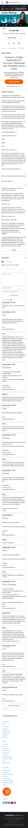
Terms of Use (17, 821)
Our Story (4, 746)
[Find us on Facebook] (9, 803)
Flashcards (4, 728)
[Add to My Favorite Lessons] (9, 43)
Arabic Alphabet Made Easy (14, 6)
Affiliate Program (6, 763)
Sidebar (21, 9)
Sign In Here (18, 86)
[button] (25, 2)
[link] (2, 9)
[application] (14, 19)
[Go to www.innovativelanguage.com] (14, 815)
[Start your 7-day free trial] (6, 791)
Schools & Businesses (7, 758)
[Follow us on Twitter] (3, 803)
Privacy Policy (10, 821)
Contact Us (4, 784)
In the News (5, 754)
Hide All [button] (14, 250)
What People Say (6, 750)
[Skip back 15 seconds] (3, 25)
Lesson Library (4, 6)
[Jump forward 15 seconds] (11, 25)
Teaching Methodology (7, 780)
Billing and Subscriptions (7, 774)
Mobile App (4, 737)
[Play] (7, 25)
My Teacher (5, 735)
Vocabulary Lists (6, 730)
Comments (21, 48)
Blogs (3, 761)
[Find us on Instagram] (15, 803)
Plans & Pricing (5, 752)
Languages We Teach (7, 756)
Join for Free (14, 82)
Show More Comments (14, 705)
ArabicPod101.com (18, 819)
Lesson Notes (4, 48)
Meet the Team (5, 748)
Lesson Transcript (12, 48)
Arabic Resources (6, 733)
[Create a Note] (14, 43)
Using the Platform (6, 778)
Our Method (5, 744)
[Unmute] (20, 25)
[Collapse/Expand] (14, 257)
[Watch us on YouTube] (6, 803)
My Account (5, 776)
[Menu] (2, 2)
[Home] (12, 3)
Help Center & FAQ (6, 770)
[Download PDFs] (19, 43)
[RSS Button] (2, 262)
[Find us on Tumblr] (12, 803)
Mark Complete (12, 37)
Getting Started (5, 772)
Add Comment (14, 295)
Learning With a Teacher (8, 782)
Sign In (7, 265)
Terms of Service (19, 825)
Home (3, 724)
